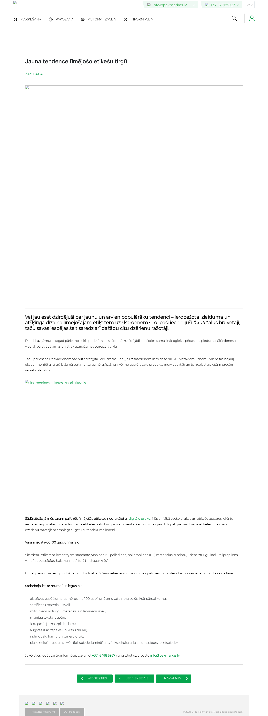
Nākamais (173, 678)
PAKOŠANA (64, 19)
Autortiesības (72, 711)
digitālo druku (139, 518)
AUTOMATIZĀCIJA (102, 19)
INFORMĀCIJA (141, 19)
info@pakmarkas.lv (165, 655)
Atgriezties (97, 678)
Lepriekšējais (136, 678)
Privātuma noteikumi (42, 711)
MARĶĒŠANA (30, 19)
